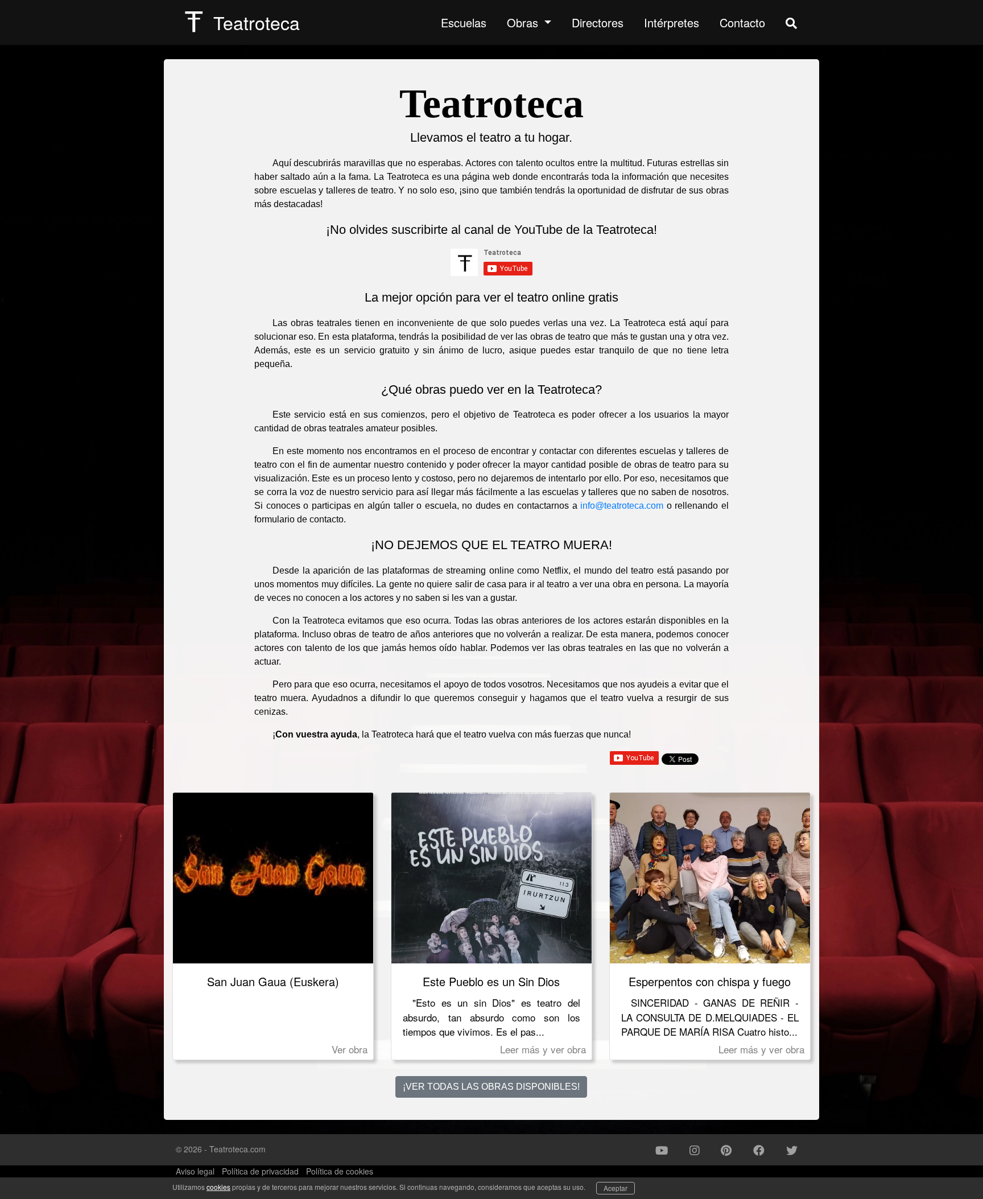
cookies (218, 1187)
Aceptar (615, 1188)
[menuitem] (791, 22)
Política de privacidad (260, 1171)
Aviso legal (195, 1171)
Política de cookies (339, 1171)
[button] (662, 1150)
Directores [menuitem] (597, 22)
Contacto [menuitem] (742, 22)
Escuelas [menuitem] (463, 22)
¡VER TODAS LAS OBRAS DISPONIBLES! (491, 1086)
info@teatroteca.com (621, 505)
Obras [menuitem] (524, 22)
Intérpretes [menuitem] (671, 22)
